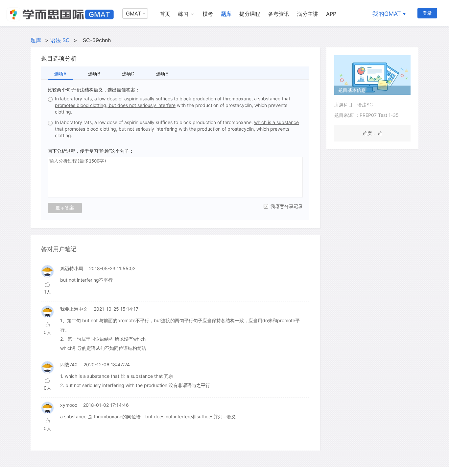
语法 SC (60, 40)
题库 (226, 14)
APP (331, 14)
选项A (60, 73)
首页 (165, 14)
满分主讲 (307, 14)
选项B (94, 73)
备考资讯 (278, 14)
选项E (162, 73)
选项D (128, 73)
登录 (427, 13)
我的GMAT (386, 13)
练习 (183, 14)
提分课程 (249, 14)
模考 (207, 14)
